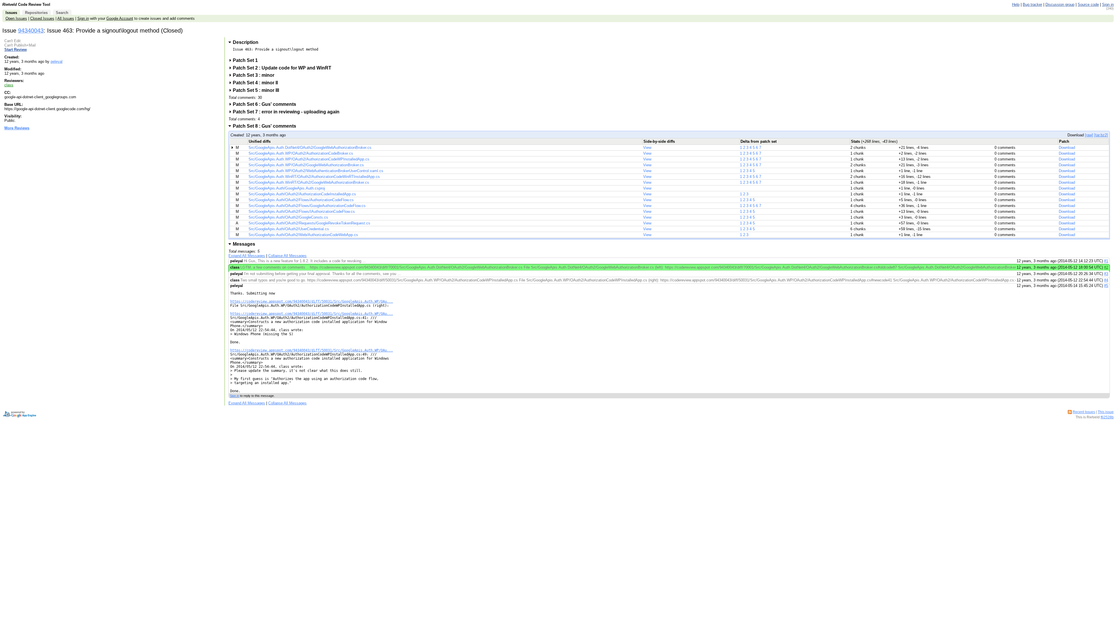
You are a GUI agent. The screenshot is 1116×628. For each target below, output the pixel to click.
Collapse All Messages (287, 256)
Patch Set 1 (247, 60)
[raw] (1089, 135)
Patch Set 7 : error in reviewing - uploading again (288, 111)
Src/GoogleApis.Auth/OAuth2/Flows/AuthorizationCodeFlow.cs (301, 200)
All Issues (65, 18)
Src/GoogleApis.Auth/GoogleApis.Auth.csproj (286, 188)
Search (62, 12)
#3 (1106, 274)
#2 (1106, 267)
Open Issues (16, 18)
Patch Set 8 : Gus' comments (266, 126)
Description (245, 42)
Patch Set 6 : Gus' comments (266, 104)
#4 (1106, 280)
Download (1067, 147)
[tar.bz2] (1101, 135)
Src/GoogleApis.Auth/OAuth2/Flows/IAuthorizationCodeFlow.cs (301, 211)
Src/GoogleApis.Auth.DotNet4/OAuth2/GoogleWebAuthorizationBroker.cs (309, 147)
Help (1016, 4)
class (8, 85)
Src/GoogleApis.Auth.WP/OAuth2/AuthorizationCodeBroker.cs (300, 153)
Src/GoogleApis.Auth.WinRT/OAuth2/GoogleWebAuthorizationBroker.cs (308, 182)
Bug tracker (1032, 4)
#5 (1106, 285)
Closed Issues (42, 18)
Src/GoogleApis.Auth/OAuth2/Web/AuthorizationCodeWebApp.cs (303, 235)
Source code (1088, 4)
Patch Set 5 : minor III (258, 90)
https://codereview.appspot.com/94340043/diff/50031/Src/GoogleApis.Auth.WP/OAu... (311, 301)
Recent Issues (1084, 412)
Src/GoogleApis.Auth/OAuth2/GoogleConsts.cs (288, 217)
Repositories (36, 12)
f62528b (1107, 417)
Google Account (119, 18)
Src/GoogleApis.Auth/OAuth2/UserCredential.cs (288, 229)
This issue (1106, 412)
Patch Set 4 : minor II (257, 82)
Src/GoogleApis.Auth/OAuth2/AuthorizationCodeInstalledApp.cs (302, 194)
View (647, 147)
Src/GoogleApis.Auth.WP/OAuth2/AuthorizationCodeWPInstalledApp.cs (308, 159)
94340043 (31, 30)
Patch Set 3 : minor (255, 75)
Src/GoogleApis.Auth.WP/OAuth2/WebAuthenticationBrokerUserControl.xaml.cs (315, 171)
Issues (11, 12)
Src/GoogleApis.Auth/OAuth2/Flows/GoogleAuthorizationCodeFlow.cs (307, 206)
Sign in (1108, 4)
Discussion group (1059, 4)
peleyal (56, 61)
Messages (244, 244)
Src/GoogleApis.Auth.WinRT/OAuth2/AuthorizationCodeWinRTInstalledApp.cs (314, 176)
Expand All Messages (246, 256)
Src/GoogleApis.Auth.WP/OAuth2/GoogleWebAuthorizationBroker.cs (306, 165)
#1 (1106, 261)
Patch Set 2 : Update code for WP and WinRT (284, 67)
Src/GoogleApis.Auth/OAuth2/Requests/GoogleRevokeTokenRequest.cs (309, 223)
